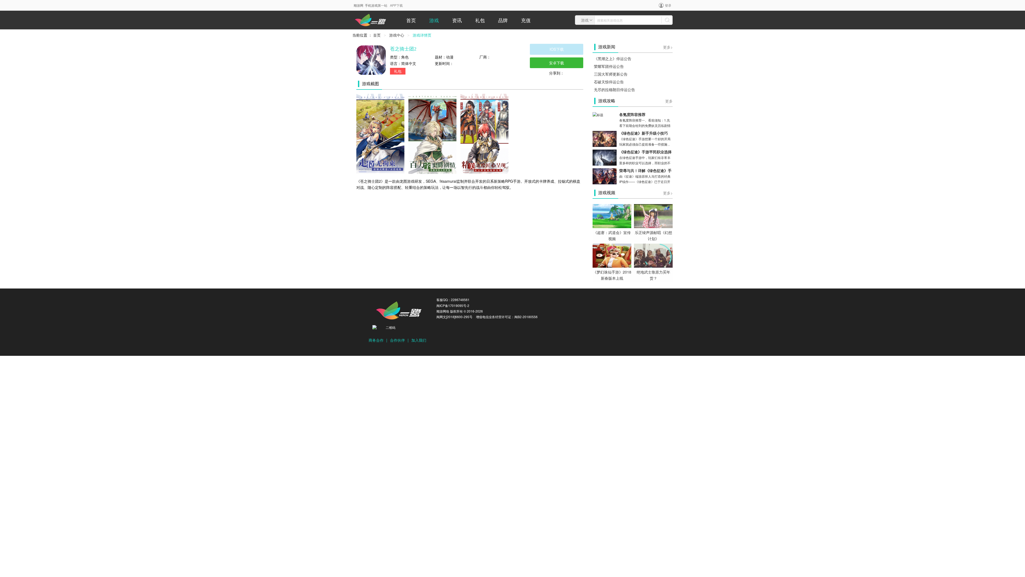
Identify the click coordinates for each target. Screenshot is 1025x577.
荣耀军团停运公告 (609, 66)
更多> (668, 47)
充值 (526, 20)
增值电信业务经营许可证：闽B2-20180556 (507, 316)
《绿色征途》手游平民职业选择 (645, 152)
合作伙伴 (397, 340)
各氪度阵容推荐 (632, 115)
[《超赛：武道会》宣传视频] (612, 215)
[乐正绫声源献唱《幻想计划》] (653, 215)
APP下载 (396, 5)
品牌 (503, 20)
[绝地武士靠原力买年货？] (653, 255)
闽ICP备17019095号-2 (452, 305)
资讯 (457, 20)
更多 (669, 101)
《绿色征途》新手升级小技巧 (643, 133)
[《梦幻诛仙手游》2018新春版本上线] (612, 255)
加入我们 (418, 340)
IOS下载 (557, 49)
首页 (411, 20)
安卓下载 (556, 62)
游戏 (434, 20)
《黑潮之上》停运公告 (612, 58)
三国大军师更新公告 (611, 74)
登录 (668, 5)
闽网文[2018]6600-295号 (454, 316)
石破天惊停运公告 (609, 81)
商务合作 (376, 340)
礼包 (480, 20)
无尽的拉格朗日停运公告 (614, 89)
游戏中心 (396, 35)
